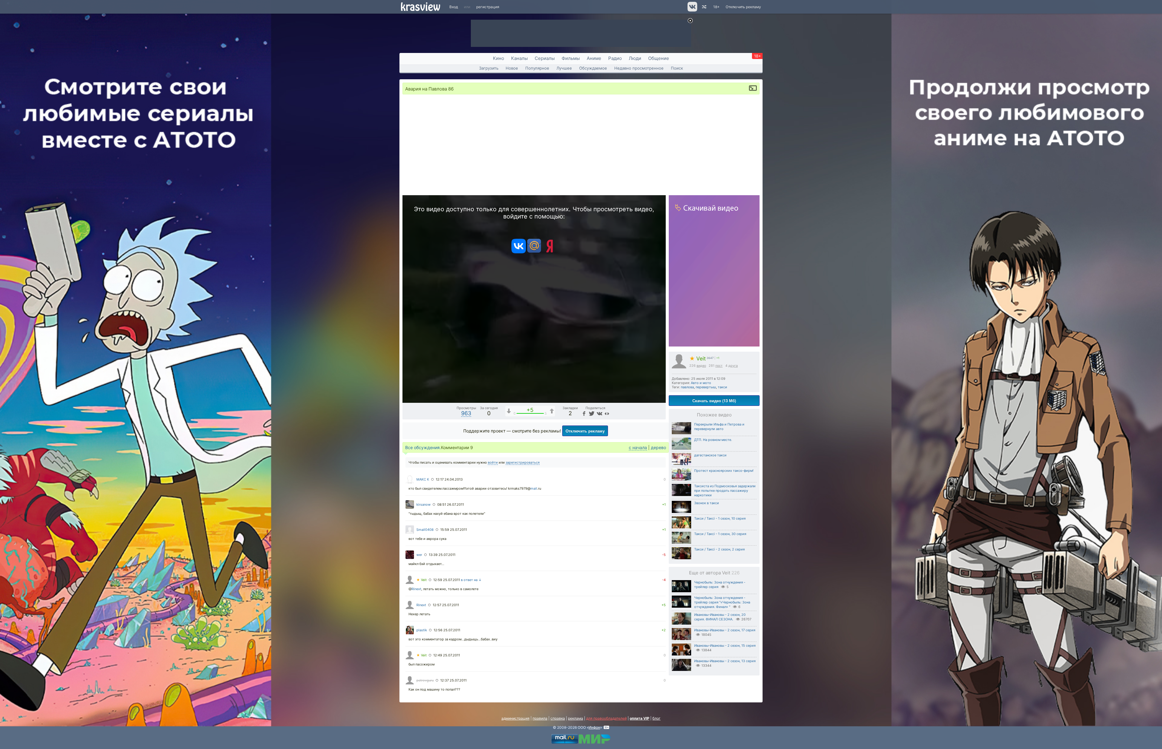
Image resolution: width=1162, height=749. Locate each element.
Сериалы (545, 58)
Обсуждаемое (593, 68)
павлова (687, 387)
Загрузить (488, 68)
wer (419, 555)
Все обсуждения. (423, 447)
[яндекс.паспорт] (549, 252)
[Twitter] (591, 413)
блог (656, 718)
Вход (453, 7)
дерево (658, 447)
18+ (716, 7)
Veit (697, 358)
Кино (498, 58)
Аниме (594, 58)
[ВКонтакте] (599, 413)
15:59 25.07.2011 (453, 529)
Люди (635, 58)
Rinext (416, 589)
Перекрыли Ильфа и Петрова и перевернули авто (719, 426)
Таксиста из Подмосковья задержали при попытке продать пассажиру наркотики (725, 490)
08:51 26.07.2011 (450, 504)
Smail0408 (425, 529)
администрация (515, 718)
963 (466, 413)
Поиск (677, 68)
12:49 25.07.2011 (446, 655)
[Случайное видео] (703, 7)
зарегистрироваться (523, 462)
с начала (638, 447)
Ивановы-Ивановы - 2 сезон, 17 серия (724, 630)
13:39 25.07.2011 (442, 555)
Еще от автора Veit (714, 573)
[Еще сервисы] (607, 413)
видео (701, 366)
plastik (421, 630)
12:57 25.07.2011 (446, 605)
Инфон (594, 727)
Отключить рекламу (743, 7)
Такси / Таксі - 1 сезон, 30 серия (720, 534)
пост (719, 366)
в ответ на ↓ (471, 580)
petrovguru (425, 680)
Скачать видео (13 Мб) (714, 400)
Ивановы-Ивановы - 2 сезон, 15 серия (725, 645)
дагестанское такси (710, 455)
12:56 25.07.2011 (447, 630)
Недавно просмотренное (639, 68)
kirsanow (423, 504)
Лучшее (564, 68)
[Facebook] (583, 413)
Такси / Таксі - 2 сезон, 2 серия (719, 549)
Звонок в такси (706, 503)
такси (722, 387)
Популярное (537, 68)
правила (540, 718)
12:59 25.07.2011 (446, 580)
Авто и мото (701, 383)
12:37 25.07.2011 (453, 680)
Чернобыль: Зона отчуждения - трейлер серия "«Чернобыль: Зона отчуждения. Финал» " (722, 602)
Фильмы (571, 58)
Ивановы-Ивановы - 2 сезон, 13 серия (725, 661)
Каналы (519, 58)
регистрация (487, 7)
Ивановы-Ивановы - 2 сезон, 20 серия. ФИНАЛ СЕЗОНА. (720, 617)
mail (533, 488)
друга (733, 366)
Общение (658, 58)
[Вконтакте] (518, 252)
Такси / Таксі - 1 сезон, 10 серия (720, 518)
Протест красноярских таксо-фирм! (723, 470)
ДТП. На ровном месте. (713, 440)
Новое (512, 68)
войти (493, 462)
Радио (615, 58)
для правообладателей (606, 718)
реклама (575, 718)
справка (557, 718)
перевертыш (706, 387)
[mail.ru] (534, 252)
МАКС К (422, 479)
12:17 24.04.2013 (449, 479)
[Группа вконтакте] (692, 10)
